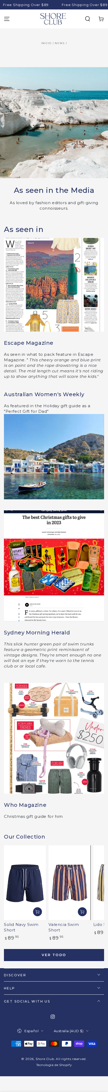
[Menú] (7, 18)
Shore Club (45, 1059)
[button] (87, 18)
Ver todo (54, 955)
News (59, 43)
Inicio (46, 43)
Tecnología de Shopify (54, 1065)
